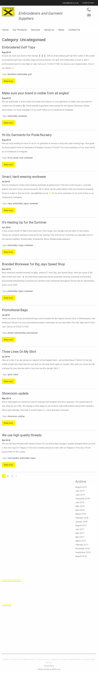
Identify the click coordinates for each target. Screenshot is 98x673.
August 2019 (81, 487)
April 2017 (80, 537)
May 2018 (79, 506)
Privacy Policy (49, 666)
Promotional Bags (15, 310)
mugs (20, 245)
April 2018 (80, 510)
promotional (31, 333)
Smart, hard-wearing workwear (24, 177)
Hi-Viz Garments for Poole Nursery (27, 135)
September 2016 (82, 552)
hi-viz (9, 158)
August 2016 (81, 556)
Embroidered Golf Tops (18, 47)
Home (5, 29)
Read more (8, 81)
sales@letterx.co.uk (70, 3)
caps (9, 203)
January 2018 (81, 521)
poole (15, 158)
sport (9, 374)
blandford (11, 74)
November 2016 (82, 548)
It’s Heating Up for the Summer (24, 222)
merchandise (20, 333)
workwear (22, 116)
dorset (10, 333)
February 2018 (81, 518)
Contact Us (74, 29)
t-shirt (15, 374)
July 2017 (79, 529)
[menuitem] (5, 29)
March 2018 (80, 514)
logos (25, 203)
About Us (49, 29)
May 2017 (79, 533)
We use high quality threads (22, 435)
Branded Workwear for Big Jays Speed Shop (33, 264)
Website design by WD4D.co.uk (49, 669)
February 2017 (81, 544)
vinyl (21, 158)
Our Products (20, 29)
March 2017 (80, 541)
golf (30, 74)
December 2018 (82, 498)
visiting (21, 416)
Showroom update (15, 393)
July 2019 (79, 491)
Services (35, 29)
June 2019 (80, 495)
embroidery (22, 74)
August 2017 (81, 525)
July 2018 (79, 502)
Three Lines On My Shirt (19, 352)
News (61, 29)
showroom (12, 416)
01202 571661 (88, 3)
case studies (13, 458)
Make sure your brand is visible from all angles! (35, 93)
